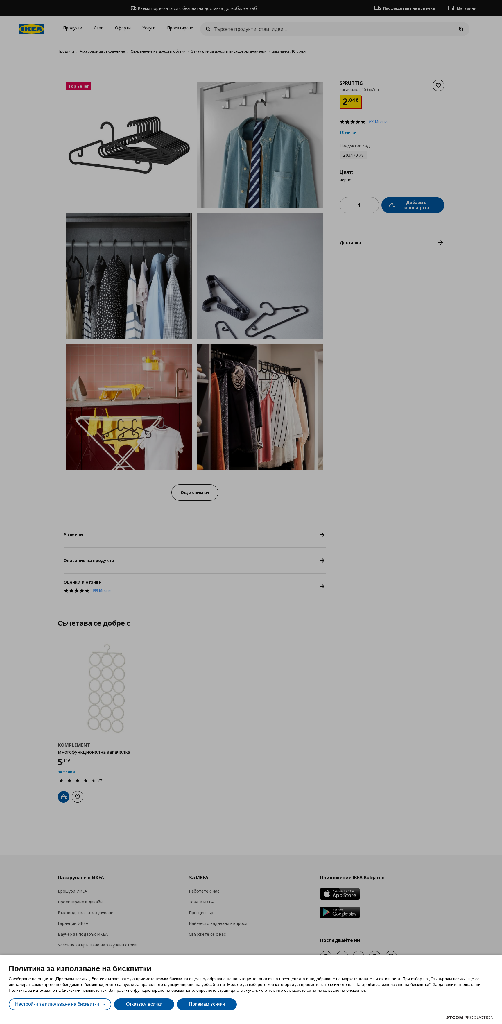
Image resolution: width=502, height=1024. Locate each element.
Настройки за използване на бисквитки (57, 1004)
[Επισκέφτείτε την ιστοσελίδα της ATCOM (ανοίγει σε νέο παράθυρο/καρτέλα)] (469, 1018)
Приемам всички (207, 1004)
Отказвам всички (144, 1004)
